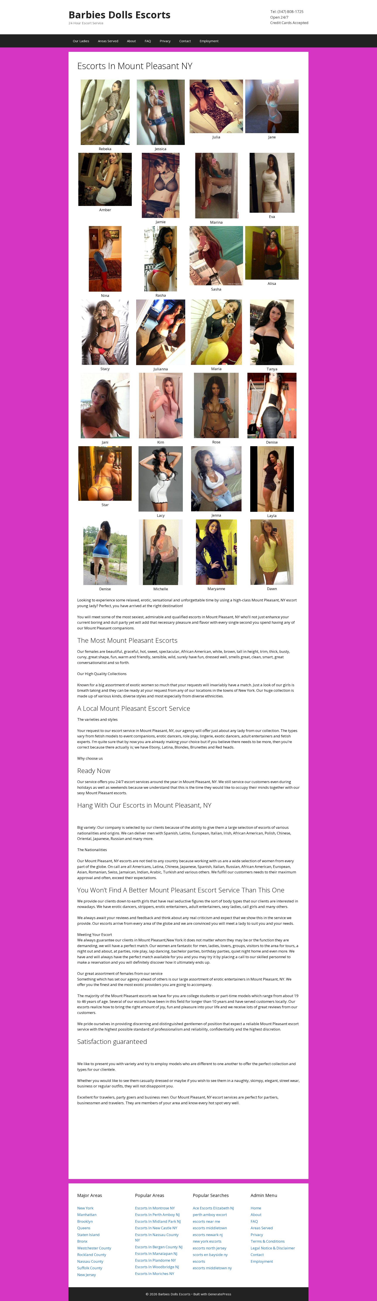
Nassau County (90, 1261)
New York (85, 1207)
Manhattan (86, 1214)
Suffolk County (89, 1267)
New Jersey (86, 1274)
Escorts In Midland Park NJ (158, 1221)
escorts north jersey (209, 1247)
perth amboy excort (210, 1214)
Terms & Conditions (268, 1241)
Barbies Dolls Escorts (120, 14)
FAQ (148, 41)
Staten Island (88, 1234)
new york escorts (207, 1241)
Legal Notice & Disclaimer (273, 1247)
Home (256, 1207)
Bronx (82, 1241)
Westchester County (94, 1247)
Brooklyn (85, 1221)
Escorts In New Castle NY (156, 1227)
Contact (185, 41)
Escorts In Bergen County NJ (159, 1246)
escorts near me (206, 1221)
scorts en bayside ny (210, 1254)
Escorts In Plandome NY (155, 1260)
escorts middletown (210, 1227)
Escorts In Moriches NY (154, 1273)
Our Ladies (81, 41)
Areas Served (108, 41)
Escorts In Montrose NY (155, 1207)
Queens (83, 1227)
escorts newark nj (208, 1234)
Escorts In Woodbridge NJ (157, 1266)
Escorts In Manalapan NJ (156, 1253)
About (131, 41)
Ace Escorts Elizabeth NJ (213, 1207)
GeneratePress (219, 1294)
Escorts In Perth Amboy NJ (157, 1214)
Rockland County (91, 1254)
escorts (199, 1261)
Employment (209, 41)
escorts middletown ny (212, 1267)
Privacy (165, 41)
